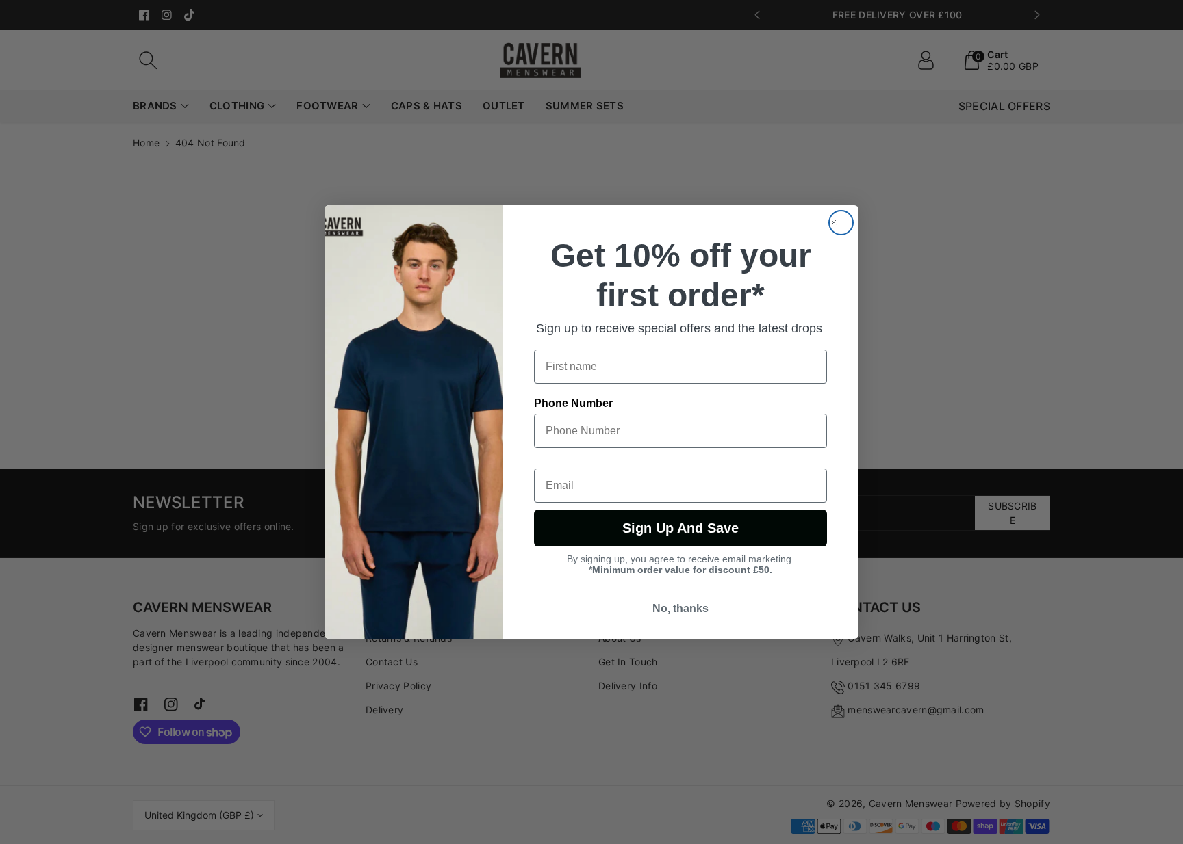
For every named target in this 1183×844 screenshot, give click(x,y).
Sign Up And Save (680, 528)
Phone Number (573, 403)
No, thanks (680, 608)
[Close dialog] (841, 223)
